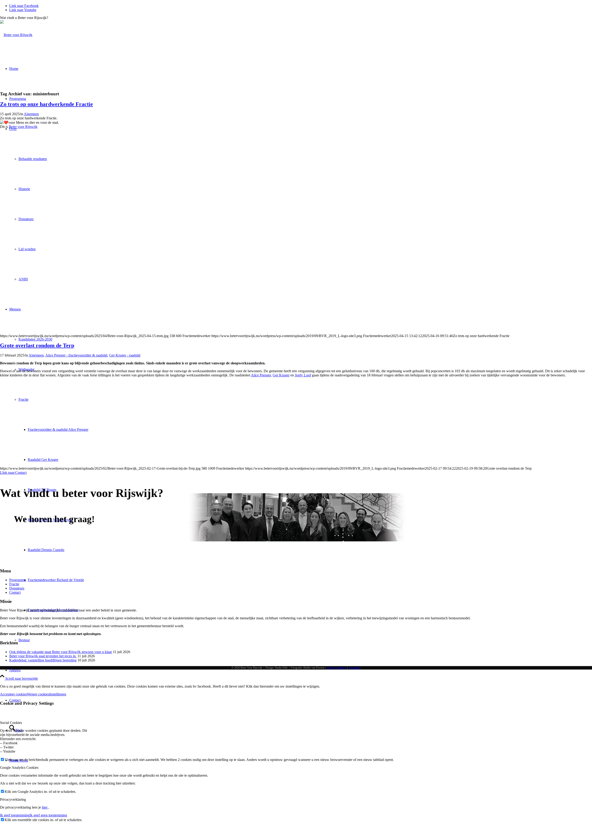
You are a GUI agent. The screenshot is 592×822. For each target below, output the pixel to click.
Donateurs (16, 588)
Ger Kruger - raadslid (124, 355)
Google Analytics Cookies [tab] (19, 767)
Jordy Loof (303, 375)
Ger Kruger (281, 375)
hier (45, 807)
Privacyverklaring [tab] (13, 799)
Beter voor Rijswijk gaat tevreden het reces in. (43, 656)
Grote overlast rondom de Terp (37, 345)
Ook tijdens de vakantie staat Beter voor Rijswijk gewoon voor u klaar (60, 652)
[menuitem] (300, 670)
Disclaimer (355, 667)
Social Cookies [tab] (11, 723)
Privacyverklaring (336, 667)
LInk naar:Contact (13, 473)
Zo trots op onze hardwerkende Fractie (46, 104)
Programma (17, 580)
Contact (15, 592)
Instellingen (57, 694)
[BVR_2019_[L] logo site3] (16, 35)
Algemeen (31, 114)
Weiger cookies (38, 694)
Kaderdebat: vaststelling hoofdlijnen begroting (43, 660)
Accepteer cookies (13, 694)
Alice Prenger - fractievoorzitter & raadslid (76, 355)
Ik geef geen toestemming (48, 815)
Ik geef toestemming (15, 815)
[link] (23, 127)
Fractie (14, 584)
